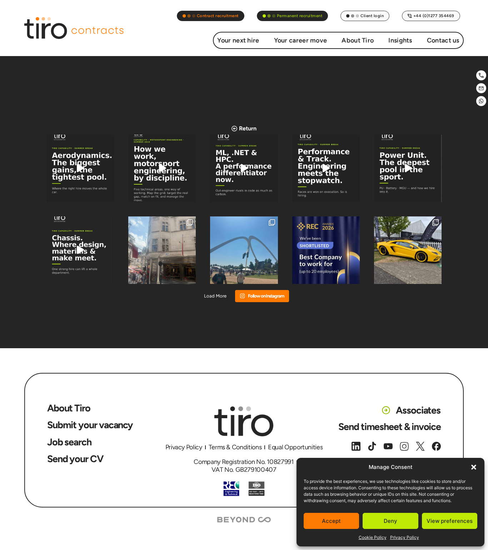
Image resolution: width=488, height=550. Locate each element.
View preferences (450, 521)
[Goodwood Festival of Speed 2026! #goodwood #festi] (244, 250)
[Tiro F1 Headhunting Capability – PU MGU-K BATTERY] (408, 168)
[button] (473, 467)
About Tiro (358, 40)
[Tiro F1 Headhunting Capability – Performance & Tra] (326, 168)
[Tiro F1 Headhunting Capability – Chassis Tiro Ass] (80, 250)
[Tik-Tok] (372, 446)
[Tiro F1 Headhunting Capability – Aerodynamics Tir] (80, 168)
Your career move (300, 40)
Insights (400, 40)
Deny (390, 521)
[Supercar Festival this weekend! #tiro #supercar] (408, 250)
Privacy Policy (404, 537)
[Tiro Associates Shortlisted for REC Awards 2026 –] (326, 250)
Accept (331, 521)
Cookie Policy (373, 537)
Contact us (443, 40)
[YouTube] (388, 446)
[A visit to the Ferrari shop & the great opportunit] (162, 250)
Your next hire (238, 40)
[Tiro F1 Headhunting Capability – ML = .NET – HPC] (244, 168)
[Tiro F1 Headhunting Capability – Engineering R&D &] (162, 168)
